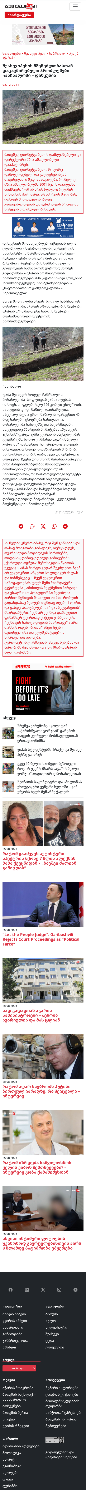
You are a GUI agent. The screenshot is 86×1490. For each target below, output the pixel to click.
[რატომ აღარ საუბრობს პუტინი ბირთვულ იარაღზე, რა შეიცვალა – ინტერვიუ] (43, 1056)
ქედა (50, 1340)
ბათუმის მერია (15, 1412)
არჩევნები (12, 1406)
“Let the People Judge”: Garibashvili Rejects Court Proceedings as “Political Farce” (41, 939)
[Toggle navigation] (75, 6)
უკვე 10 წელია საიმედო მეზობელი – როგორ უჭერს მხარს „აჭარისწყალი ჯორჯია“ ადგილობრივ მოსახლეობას (49, 768)
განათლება (12, 1334)
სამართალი (13, 1327)
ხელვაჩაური (56, 1327)
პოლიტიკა (12, 1452)
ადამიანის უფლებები (21, 1446)
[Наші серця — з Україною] (21, 6)
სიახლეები (12, 53)
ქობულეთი (55, 1347)
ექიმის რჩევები (16, 1426)
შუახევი (52, 1334)
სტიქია (9, 1419)
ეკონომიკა (12, 1466)
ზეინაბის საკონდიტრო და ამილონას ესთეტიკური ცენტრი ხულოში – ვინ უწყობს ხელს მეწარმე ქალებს (49, 787)
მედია (8, 1479)
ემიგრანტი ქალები (62, 1394)
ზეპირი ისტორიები (62, 1387)
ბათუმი (52, 1314)
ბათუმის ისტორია (61, 1419)
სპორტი (9, 1459)
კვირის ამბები (15, 1320)
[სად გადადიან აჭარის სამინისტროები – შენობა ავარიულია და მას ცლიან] (43, 980)
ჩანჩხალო (57, 53)
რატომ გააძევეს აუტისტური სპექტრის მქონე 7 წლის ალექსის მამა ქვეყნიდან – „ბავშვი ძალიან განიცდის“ (39, 861)
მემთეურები (56, 1426)
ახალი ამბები (14, 1314)
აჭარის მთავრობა (18, 1387)
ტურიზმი (10, 1486)
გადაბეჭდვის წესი (69, 512)
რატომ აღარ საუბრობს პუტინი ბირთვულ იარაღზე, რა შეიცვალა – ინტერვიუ (41, 1091)
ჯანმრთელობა (15, 1340)
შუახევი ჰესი (35, 53)
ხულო (51, 1320)
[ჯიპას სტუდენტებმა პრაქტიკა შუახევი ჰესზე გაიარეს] (8, 752)
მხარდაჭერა (19, 15)
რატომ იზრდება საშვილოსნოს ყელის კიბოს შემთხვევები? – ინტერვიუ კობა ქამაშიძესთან (37, 1167)
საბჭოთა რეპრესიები (64, 1412)
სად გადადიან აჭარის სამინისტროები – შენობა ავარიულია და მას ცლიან (31, 1015)
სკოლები (10, 1472)
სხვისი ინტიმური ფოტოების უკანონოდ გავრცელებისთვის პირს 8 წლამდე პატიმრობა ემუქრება (42, 1243)
